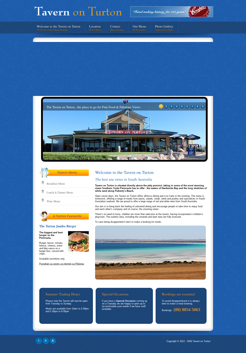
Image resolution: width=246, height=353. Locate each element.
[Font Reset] (46, 343)
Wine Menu (53, 201)
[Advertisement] (123, 69)
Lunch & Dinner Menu (60, 192)
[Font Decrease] (39, 343)
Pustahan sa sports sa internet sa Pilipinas (61, 263)
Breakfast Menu (56, 183)
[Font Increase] (53, 343)
